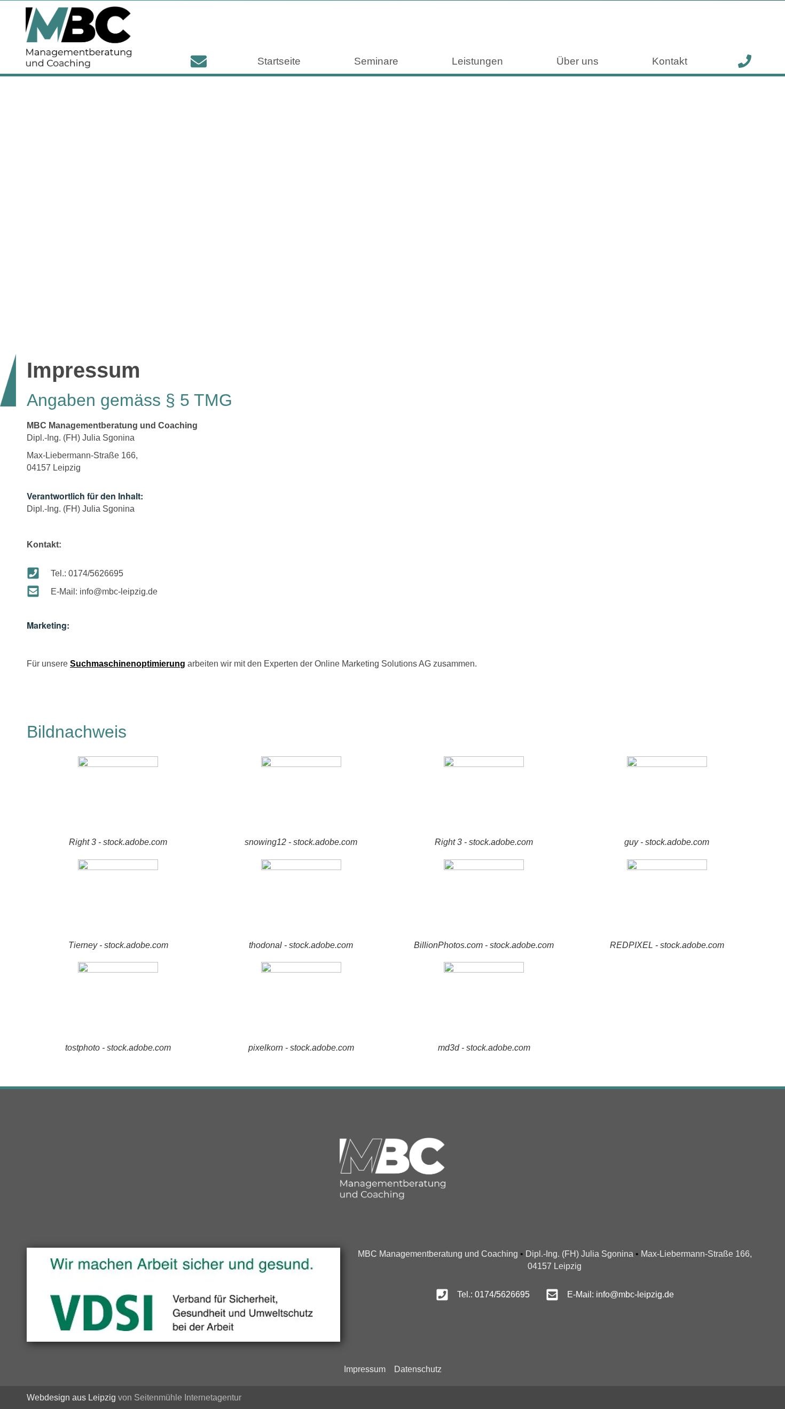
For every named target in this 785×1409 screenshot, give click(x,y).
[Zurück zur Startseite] (78, 37)
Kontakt (669, 61)
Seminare (376, 61)
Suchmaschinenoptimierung (127, 663)
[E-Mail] (199, 61)
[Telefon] (744, 61)
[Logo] (392, 1168)
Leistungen (477, 61)
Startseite (279, 61)
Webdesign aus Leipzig (71, 1397)
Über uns (577, 61)
